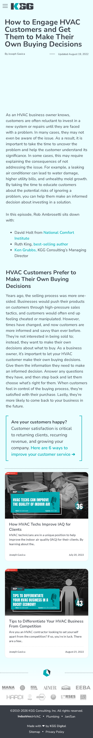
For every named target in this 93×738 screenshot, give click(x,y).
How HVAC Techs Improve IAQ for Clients (40, 527)
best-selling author (51, 244)
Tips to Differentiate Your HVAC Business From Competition (46, 624)
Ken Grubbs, (25, 250)
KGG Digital (58, 726)
